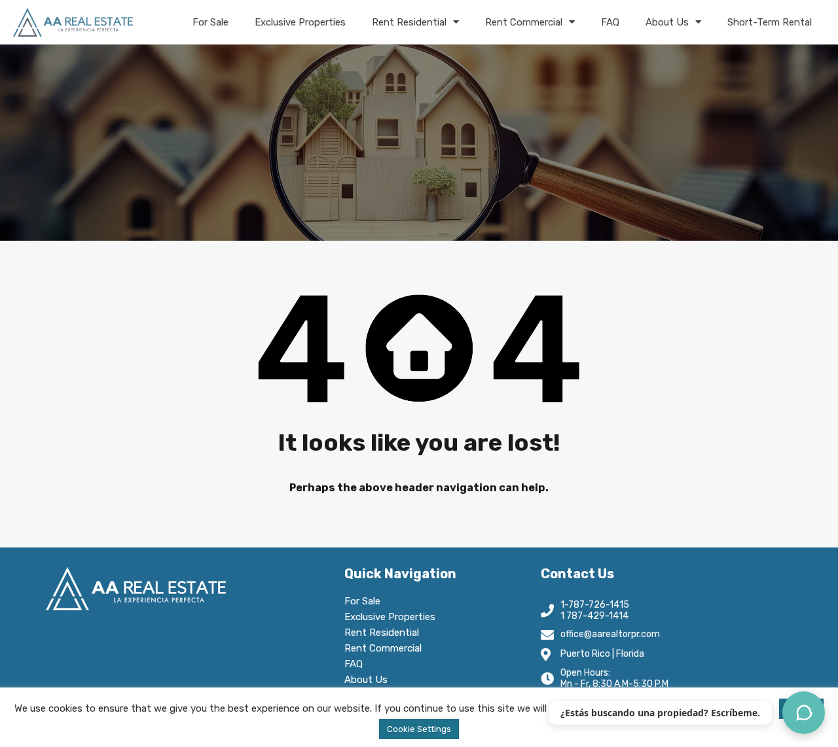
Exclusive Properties (300, 22)
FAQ (610, 22)
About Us (667, 22)
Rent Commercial (523, 22)
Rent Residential (409, 22)
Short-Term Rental (769, 22)
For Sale (210, 22)
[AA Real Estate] (73, 22)
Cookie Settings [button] (419, 729)
